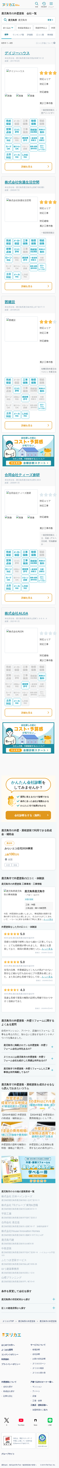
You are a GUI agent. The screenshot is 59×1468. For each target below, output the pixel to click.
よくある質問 (7, 1349)
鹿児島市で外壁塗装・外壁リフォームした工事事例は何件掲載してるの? (27, 1070)
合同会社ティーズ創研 (22, 474)
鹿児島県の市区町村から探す (15, 1299)
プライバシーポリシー (10, 1364)
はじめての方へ (8, 1344)
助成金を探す (9, 1391)
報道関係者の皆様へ (29, 1465)
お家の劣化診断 (39, 1358)
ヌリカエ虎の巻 (39, 1372)
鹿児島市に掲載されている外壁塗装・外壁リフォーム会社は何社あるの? (26, 1046)
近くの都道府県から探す (13, 1307)
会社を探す (8, 1386)
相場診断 (36, 1349)
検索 (36, 6)
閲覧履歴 (44, 6)
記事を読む (8, 1395)
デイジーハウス (17, 52)
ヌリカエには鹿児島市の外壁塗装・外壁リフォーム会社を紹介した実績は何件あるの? (25, 1058)
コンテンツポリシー (9, 1354)
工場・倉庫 (37, 1400)
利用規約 (5, 1359)
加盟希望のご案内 (40, 1409)
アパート (36, 1391)
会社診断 (36, 1354)
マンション (37, 1386)
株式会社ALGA (16, 613)
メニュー (51, 6)
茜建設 (10, 301)
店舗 (34, 1395)
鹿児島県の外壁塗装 (26, 1321)
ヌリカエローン (39, 1363)
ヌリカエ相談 (38, 1368)
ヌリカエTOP (8, 1321)
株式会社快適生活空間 (22, 182)
